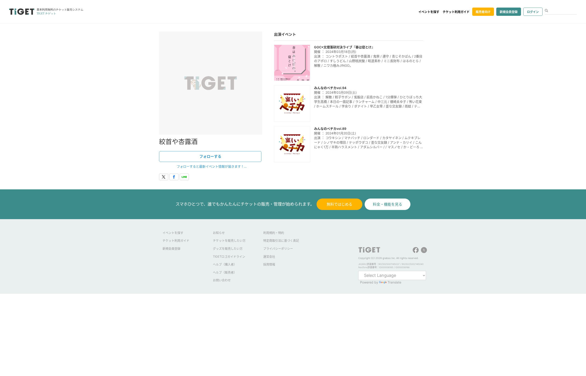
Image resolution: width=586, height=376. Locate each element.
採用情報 (269, 264)
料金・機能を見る (387, 204)
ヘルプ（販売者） (225, 272)
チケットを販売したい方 (229, 240)
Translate (394, 282)
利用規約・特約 (273, 232)
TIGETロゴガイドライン (229, 256)
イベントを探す (428, 12)
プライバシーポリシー (278, 248)
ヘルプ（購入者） (225, 264)
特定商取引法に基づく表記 (281, 240)
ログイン (533, 12)
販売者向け (483, 12)
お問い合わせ (222, 280)
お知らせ (219, 232)
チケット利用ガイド (456, 12)
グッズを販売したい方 (228, 248)
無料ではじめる (339, 204)
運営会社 (269, 256)
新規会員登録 (509, 12)
